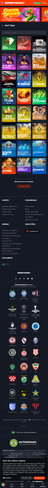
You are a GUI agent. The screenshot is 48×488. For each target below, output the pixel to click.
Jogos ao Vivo (7, 214)
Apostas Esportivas (9, 206)
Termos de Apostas (9, 230)
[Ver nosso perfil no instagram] (16, 278)
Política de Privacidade (11, 236)
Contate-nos (34, 231)
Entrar (44, 3)
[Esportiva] (14, 2)
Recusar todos (27, 478)
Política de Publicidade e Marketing (12, 245)
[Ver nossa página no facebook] (20, 278)
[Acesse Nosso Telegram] (32, 278)
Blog (27, 209)
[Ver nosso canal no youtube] (28, 278)
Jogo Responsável (9, 233)
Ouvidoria (6, 238)
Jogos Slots (6, 212)
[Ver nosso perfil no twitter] (24, 278)
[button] (9, 44)
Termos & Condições (10, 253)
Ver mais (24, 426)
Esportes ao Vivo (9, 209)
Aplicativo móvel (31, 220)
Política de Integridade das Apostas (11, 250)
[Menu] (2, 3)
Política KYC (7, 241)
